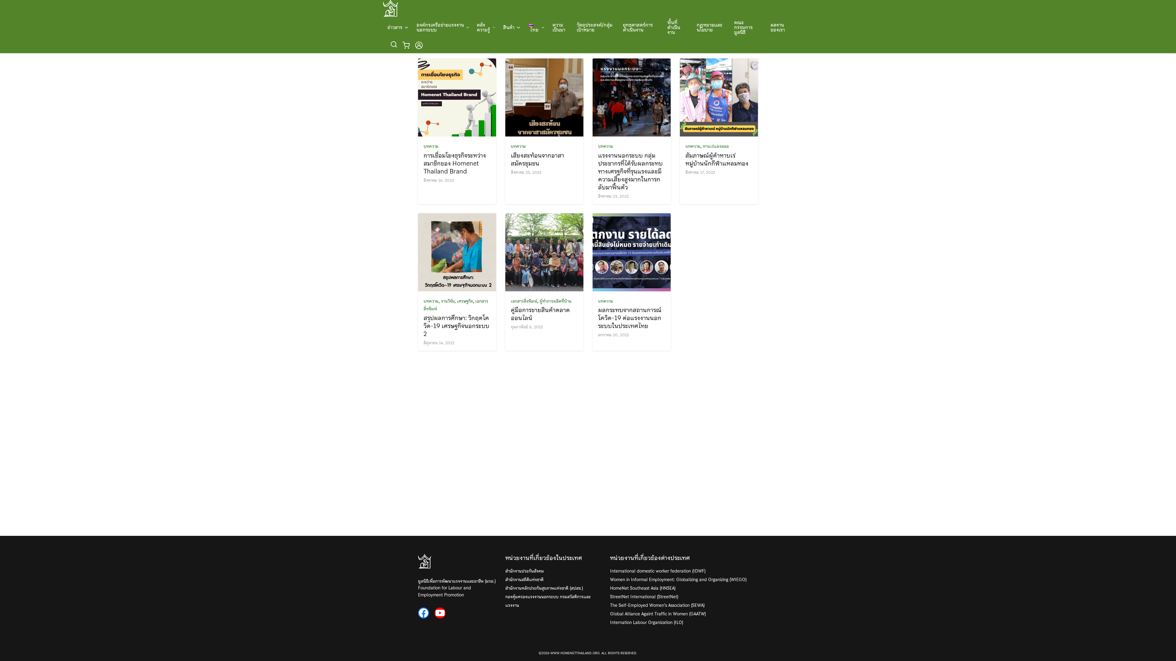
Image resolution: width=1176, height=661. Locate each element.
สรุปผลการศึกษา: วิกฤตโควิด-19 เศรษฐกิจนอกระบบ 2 (456, 326)
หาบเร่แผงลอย (716, 146)
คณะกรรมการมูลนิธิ (743, 27)
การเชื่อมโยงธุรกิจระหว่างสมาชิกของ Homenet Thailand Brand (455, 163)
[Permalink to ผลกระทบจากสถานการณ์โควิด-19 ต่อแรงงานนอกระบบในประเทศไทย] (632, 251)
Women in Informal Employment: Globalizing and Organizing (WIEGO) (678, 579)
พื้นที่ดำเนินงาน (673, 27)
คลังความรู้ (483, 27)
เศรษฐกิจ (465, 301)
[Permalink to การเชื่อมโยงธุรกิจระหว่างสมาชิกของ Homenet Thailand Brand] (457, 97)
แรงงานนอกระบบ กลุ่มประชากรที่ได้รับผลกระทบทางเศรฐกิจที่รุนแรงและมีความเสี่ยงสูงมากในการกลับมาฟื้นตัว (630, 171)
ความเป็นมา (558, 27)
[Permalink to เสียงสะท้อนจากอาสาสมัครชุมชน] (544, 97)
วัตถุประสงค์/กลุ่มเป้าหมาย (594, 27)
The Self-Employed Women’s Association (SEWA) (657, 605)
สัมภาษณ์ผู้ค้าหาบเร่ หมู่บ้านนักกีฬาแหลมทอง (716, 159)
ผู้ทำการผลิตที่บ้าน (555, 301)
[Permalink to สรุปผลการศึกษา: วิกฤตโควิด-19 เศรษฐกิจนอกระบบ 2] (457, 251)
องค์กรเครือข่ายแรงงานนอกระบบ (440, 27)
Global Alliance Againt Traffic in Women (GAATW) (658, 614)
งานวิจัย (447, 301)
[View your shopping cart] (407, 45)
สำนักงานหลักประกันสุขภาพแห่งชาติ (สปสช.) (544, 588)
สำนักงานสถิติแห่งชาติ (524, 579)
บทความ (431, 146)
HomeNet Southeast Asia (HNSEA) (643, 588)
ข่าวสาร (394, 27)
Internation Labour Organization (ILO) (646, 622)
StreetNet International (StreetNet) (644, 596)
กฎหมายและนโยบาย (709, 27)
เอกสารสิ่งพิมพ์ (524, 301)
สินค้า (508, 27)
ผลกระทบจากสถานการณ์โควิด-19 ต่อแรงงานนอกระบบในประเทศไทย (630, 318)
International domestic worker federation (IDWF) (658, 571)
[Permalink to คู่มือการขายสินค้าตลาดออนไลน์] (544, 251)
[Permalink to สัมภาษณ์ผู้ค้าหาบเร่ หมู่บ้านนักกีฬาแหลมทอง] (719, 97)
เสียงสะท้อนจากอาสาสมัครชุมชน (537, 159)
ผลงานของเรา (778, 27)
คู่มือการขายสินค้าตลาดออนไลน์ (540, 314)
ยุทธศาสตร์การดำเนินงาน (638, 27)
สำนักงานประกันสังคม (524, 571)
